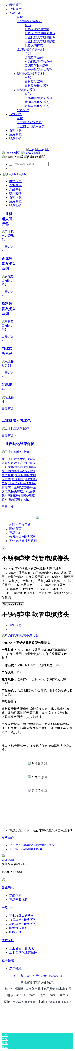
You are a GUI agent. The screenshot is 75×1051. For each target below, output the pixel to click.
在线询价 (8, 837)
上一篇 (32, 845)
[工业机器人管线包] (9, 239)
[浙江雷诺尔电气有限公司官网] (21, 152)
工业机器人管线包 (7, 219)
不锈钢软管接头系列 (23, 540)
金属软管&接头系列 (9, 264)
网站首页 (15, 5)
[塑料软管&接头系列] (9, 329)
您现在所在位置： (21, 524)
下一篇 (25, 849)
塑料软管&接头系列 (9, 309)
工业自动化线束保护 (18, 444)
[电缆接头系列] (9, 365)
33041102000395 (52, 975)
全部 (20, 17)
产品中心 (15, 532)
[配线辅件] (9, 401)
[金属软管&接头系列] (9, 284)
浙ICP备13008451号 (25, 975)
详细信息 (15, 625)
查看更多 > (9, 435)
